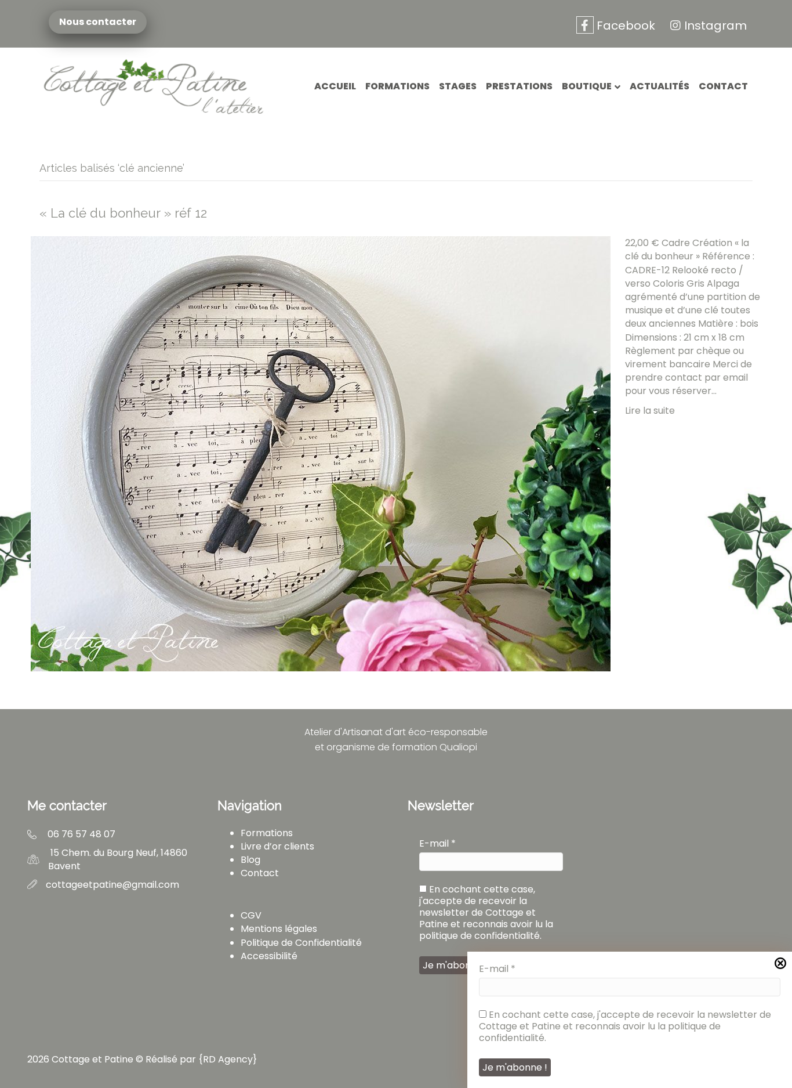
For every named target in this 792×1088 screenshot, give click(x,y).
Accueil (335, 86)
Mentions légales (279, 928)
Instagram (715, 25)
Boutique (587, 86)
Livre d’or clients (277, 846)
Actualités (659, 86)
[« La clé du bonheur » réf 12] (321, 453)
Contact (723, 86)
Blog (250, 859)
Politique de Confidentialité (301, 942)
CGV (251, 915)
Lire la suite (650, 410)
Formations (397, 86)
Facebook (624, 25)
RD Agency (228, 1059)
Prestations (519, 86)
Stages (458, 86)
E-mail (437, 844)
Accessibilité (269, 956)
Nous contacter (101, 22)
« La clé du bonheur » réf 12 (123, 213)
